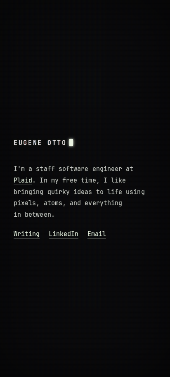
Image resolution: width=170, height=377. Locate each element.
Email (96, 234)
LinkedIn (63, 234)
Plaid (23, 180)
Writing (27, 234)
